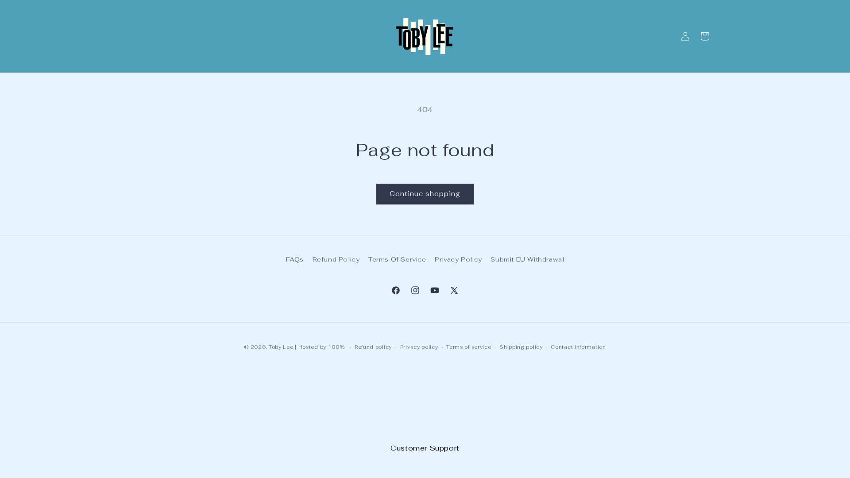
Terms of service (468, 347)
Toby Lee (281, 347)
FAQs (295, 259)
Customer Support (425, 448)
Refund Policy (336, 259)
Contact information (578, 347)
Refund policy (373, 347)
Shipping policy (521, 347)
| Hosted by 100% (319, 347)
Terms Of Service (397, 259)
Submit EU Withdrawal (527, 259)
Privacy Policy (458, 259)
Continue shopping (425, 193)
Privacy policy (419, 347)
